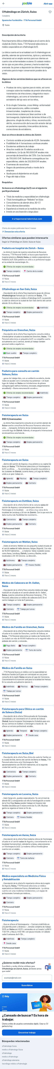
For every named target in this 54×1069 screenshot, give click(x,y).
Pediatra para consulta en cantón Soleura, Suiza (20, 373)
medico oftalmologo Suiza (12, 1050)
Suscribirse (27, 985)
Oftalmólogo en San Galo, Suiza (19, 289)
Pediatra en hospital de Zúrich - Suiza (23, 248)
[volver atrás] (3, 3)
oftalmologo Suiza (9, 1046)
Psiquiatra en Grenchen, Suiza (18, 330)
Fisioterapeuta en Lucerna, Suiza (20, 794)
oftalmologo (7, 1053)
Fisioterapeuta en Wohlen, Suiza (20, 542)
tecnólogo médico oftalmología (14, 1064)
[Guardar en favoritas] (50, 12)
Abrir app (48, 3)
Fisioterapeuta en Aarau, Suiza (19, 835)
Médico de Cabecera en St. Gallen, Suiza (21, 584)
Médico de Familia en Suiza (17, 668)
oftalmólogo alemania (10, 1060)
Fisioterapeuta (10, 920)
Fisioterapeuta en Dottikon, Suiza (20, 501)
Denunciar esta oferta (15, 232)
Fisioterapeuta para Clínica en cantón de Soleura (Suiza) (23, 711)
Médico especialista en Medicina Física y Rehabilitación (24, 878)
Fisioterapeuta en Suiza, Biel (17, 753)
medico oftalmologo (10, 1057)
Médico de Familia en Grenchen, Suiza (23, 627)
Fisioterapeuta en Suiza (15, 415)
